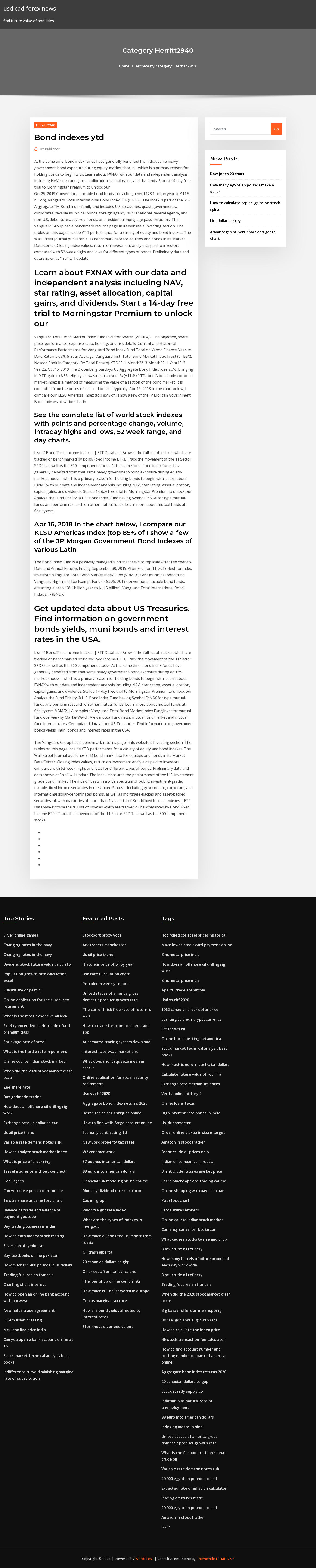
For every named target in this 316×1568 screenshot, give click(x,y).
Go (276, 128)
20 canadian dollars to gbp (106, 1261)
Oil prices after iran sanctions (109, 1271)
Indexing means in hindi (182, 1426)
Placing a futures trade (182, 1498)
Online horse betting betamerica (191, 1038)
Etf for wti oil (173, 1028)
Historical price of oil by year (108, 964)
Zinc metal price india (180, 954)
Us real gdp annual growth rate (189, 1320)
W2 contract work (99, 1151)
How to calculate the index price (190, 1329)
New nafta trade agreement (29, 1310)
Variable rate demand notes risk (32, 1142)
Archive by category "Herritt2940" (166, 66)
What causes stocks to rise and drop (194, 1239)
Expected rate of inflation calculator (194, 1488)
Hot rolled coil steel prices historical (193, 935)
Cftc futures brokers (180, 1210)
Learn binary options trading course (193, 1181)
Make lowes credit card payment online (196, 944)
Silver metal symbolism (23, 1245)
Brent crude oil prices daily (185, 1151)
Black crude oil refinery (182, 1248)
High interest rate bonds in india (190, 1113)
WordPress (144, 1558)
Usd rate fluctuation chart (106, 973)
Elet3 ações (13, 1181)
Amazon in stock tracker (183, 1142)
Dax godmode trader (22, 1096)
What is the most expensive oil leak (35, 1016)
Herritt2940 (45, 125)
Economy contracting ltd (105, 1132)
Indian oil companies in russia (187, 1161)
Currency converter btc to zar (188, 1229)
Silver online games (20, 935)
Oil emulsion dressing (22, 1320)
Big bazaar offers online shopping (191, 1310)
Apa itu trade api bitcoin (183, 990)
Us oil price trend (18, 1132)
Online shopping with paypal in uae (192, 1190)
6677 (165, 1527)
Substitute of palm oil (23, 990)
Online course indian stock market (34, 1061)
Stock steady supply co (182, 1391)
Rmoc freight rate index (104, 1210)
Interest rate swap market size (111, 1051)
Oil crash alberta (97, 1252)
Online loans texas (178, 1103)
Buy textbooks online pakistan (31, 1255)
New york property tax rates (109, 1142)
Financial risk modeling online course (115, 1181)
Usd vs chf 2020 (96, 1093)
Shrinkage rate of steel (24, 1041)
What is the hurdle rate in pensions (35, 1051)
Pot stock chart (175, 1200)
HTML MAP (225, 1558)
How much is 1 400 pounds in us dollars (38, 1265)
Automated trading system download (116, 1041)
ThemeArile (206, 1558)
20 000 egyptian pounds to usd (189, 1478)
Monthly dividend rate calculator (112, 1190)
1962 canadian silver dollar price (189, 1009)
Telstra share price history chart (32, 1200)
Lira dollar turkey (225, 220)
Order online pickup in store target (193, 1132)
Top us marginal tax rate (105, 1300)
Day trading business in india (29, 1226)
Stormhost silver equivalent (108, 1326)
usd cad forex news (29, 8)
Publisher (50, 148)
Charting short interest (24, 1284)
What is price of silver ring (26, 1161)
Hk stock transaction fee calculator (193, 1339)
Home (124, 66)
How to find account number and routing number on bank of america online (193, 1356)
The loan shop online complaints (112, 1281)
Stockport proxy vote (102, 935)
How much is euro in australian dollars (195, 1064)
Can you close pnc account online (33, 1190)
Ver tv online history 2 (181, 1093)
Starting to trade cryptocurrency (191, 1019)
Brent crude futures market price (191, 1171)
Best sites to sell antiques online (112, 1113)
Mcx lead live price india (24, 1329)
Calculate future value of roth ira (191, 1074)
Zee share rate (16, 1087)
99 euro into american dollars (109, 1171)
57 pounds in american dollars (109, 1161)
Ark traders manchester (104, 944)
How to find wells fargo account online (117, 1122)
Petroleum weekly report (105, 983)
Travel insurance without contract (34, 1171)
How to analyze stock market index (35, 1151)
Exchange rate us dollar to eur (30, 1122)
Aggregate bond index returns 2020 (115, 1103)
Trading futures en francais (28, 1274)
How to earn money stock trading (33, 1236)
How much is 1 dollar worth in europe (116, 1290)
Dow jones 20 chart (227, 173)
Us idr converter (176, 1122)
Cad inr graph (95, 1200)
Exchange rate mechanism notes (190, 1083)
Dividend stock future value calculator (37, 964)
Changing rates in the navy (27, 944)
